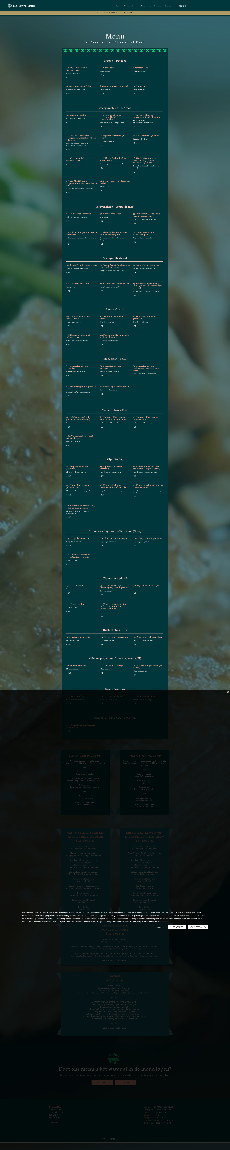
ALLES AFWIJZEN (177, 927)
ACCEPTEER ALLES (198, 927)
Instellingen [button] (161, 927)
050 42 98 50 (128, 12)
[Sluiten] (228, 692)
